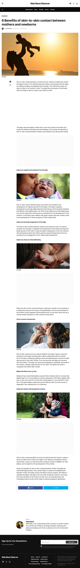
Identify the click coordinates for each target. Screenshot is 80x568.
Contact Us (45, 557)
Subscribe (71, 542)
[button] (2, 3)
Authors (38, 557)
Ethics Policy (44, 559)
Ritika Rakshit (30, 521)
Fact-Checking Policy (34, 563)
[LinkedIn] (77, 3)
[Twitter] (73, 3)
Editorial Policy (35, 559)
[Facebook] (70, 3)
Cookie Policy (43, 561)
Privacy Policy (35, 561)
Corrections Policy (46, 563)
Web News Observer (40, 3)
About (32, 557)
